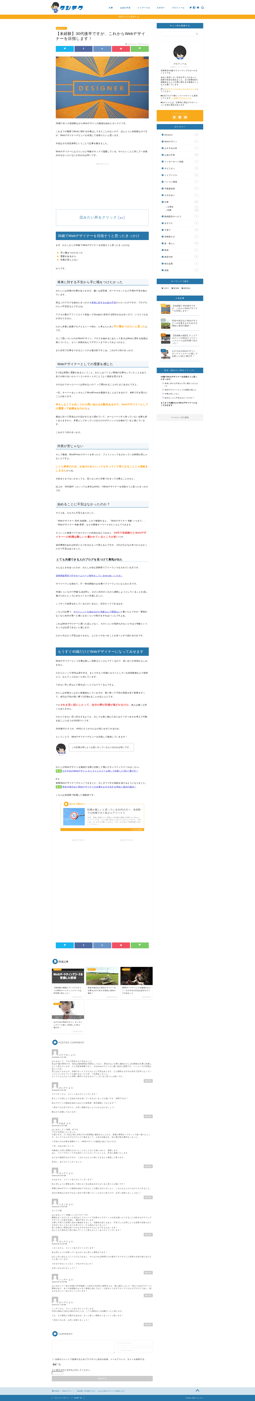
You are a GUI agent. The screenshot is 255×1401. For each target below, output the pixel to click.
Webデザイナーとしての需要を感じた (180, 390)
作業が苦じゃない (172, 394)
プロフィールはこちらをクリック (182, 89)
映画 (180, 250)
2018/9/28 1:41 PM (59, 1057)
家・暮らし (180, 243)
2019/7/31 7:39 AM (59, 1304)
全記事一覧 (78, 1398)
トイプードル (143, 8)
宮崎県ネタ (180, 237)
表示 (121, 218)
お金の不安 (125, 8)
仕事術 (182, 207)
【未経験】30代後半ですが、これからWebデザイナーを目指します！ (185, 308)
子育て (180, 230)
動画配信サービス (180, 216)
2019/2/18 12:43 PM (59, 1206)
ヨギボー (161, 8)
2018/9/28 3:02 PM (59, 1090)
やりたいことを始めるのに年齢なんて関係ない (97, 612)
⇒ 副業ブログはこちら (181, 98)
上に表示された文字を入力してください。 (72, 1370)
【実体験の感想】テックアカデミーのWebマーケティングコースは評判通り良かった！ (185, 339)
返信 (149, 1081)
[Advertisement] (102, 184)
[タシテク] (67, 12)
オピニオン (180, 168)
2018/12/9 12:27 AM (59, 1125)
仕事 (111, 8)
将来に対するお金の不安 (104, 302)
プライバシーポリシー (62, 1398)
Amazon (180, 135)
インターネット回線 (180, 161)
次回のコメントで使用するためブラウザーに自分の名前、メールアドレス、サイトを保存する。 (100, 1359)
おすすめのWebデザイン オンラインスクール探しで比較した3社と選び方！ (100, 771)
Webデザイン (61, 28)
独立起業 (180, 263)
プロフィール (178, 8)
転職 (182, 210)
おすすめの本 (180, 148)
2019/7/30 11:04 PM (59, 1282)
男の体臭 (176, 288)
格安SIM (180, 257)
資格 (180, 270)
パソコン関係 (180, 182)
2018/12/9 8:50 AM (59, 1175)
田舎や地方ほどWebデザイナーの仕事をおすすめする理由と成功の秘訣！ (99, 787)
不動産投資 (180, 188)
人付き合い (180, 195)
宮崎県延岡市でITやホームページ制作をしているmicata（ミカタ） (89, 576)
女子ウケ (180, 223)
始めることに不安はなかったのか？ (179, 398)
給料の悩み (186, 288)
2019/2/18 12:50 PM (59, 1244)
